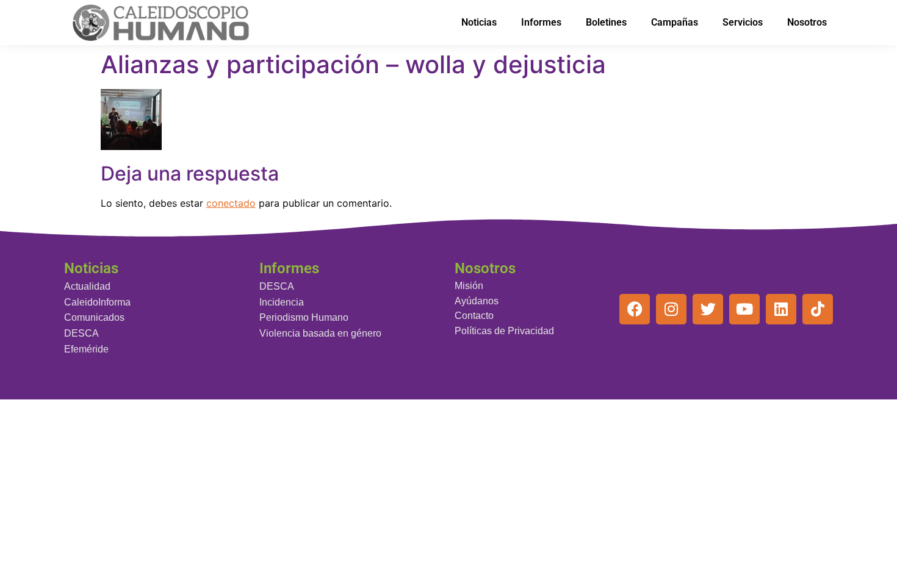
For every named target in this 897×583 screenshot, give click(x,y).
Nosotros (807, 22)
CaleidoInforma (97, 302)
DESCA (81, 333)
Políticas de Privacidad (504, 331)
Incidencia (281, 302)
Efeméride (86, 349)
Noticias (479, 22)
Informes (541, 22)
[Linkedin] (781, 309)
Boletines (606, 22)
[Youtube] (744, 309)
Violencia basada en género (320, 333)
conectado (231, 203)
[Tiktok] (817, 309)
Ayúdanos (477, 301)
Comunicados (94, 317)
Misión (469, 286)
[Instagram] (671, 309)
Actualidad (87, 286)
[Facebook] (634, 309)
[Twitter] (708, 309)
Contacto (474, 315)
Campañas (674, 22)
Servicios (742, 22)
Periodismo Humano (303, 317)
